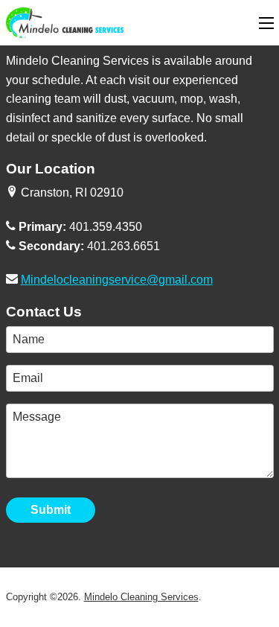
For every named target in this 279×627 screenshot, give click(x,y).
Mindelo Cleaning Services (141, 596)
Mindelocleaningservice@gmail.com (117, 279)
